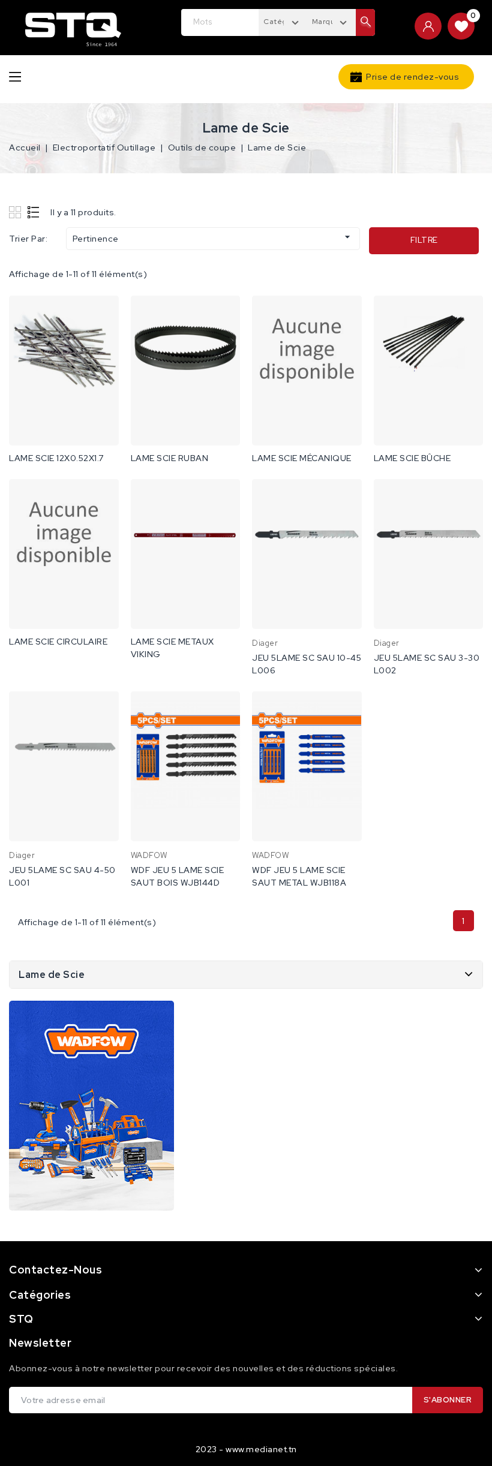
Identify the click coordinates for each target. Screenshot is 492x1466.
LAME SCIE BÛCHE (412, 458)
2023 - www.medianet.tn (246, 1449)
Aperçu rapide (101, 316)
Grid (16, 211)
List (33, 211)
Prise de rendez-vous (412, 76)
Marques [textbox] (328, 21)
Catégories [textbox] (284, 21)
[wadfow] (91, 1106)
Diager (265, 643)
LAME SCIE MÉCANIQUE (302, 458)
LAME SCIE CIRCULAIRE (58, 641)
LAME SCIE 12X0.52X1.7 (56, 458)
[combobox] (283, 21)
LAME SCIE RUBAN (170, 458)
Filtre (424, 240)
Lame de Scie (52, 974)
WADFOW (149, 855)
